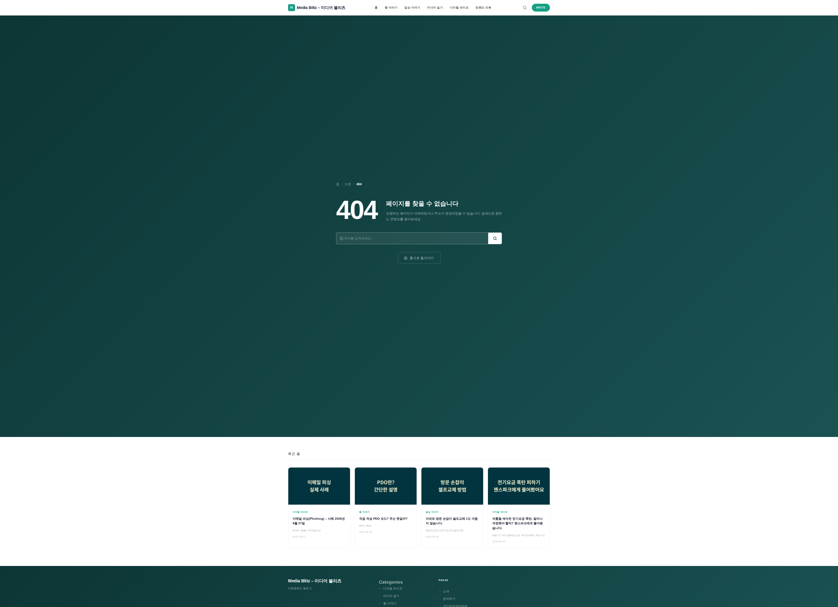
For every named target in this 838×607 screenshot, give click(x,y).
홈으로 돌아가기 (422, 258)
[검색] (524, 7)
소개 (446, 591)
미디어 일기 (435, 7)
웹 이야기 (391, 7)
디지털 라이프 (459, 7)
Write (541, 7)
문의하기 (449, 598)
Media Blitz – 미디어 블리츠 (315, 580)
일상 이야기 (412, 7)
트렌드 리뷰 (483, 7)
